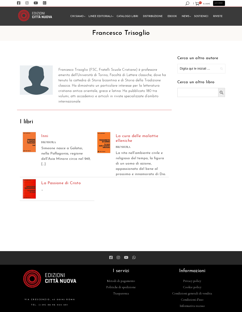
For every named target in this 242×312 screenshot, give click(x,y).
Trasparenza (121, 293)
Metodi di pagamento (121, 281)
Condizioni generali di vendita (192, 293)
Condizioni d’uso (192, 300)
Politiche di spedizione (121, 287)
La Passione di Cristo (61, 183)
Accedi (219, 3)
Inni (44, 136)
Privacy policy (192, 281)
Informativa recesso (192, 306)
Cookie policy (192, 287)
